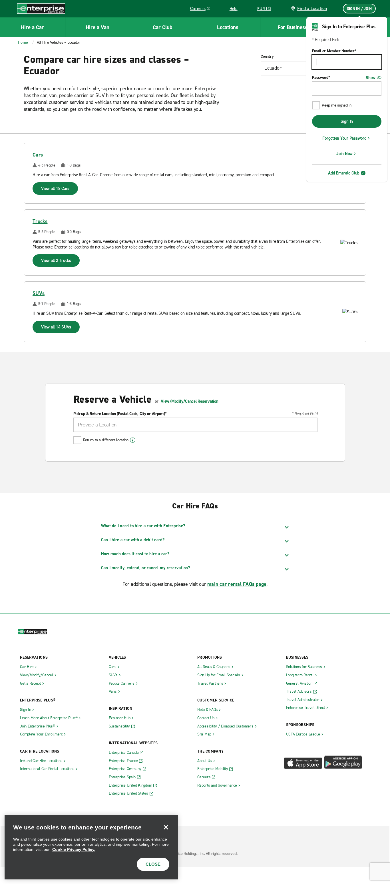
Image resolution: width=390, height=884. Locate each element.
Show (370, 78)
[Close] (165, 827)
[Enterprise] (41, 8)
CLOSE (153, 864)
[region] (91, 847)
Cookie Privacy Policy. (73, 849)
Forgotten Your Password (344, 138)
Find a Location (312, 8)
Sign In (347, 121)
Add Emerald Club (343, 173)
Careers (202, 9)
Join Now (344, 154)
